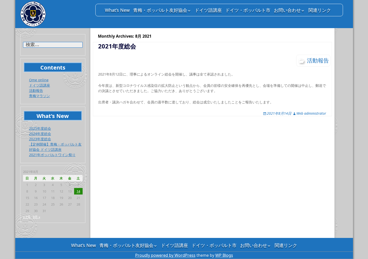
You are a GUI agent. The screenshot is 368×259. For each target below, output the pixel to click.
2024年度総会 (40, 133)
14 (78, 191)
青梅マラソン (39, 95)
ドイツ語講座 (208, 10)
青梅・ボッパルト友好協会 (160, 10)
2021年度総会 (117, 46)
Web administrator (311, 113)
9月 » (36, 217)
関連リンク (319, 10)
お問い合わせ (287, 10)
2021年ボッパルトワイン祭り (52, 154)
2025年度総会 (40, 128)
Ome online (39, 80)
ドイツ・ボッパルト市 (247, 10)
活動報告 (36, 90)
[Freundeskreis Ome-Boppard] (55, 14)
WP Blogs (224, 255)
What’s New (117, 10)
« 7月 (27, 217)
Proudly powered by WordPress (165, 255)
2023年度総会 (40, 139)
